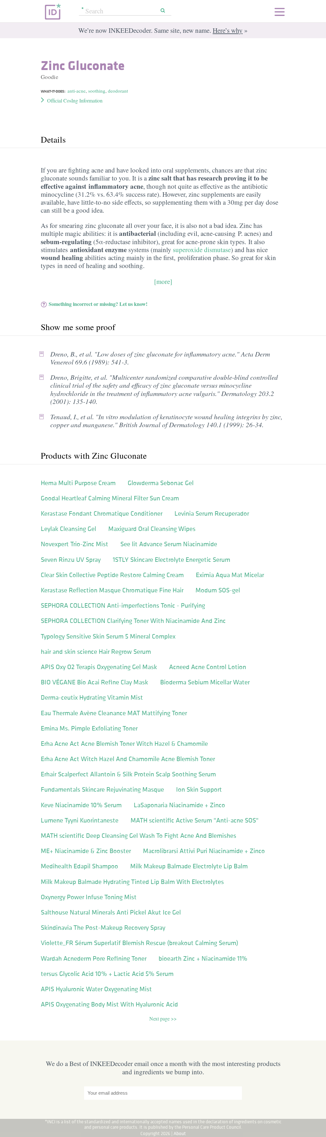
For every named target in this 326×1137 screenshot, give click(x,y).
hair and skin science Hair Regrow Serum (96, 651)
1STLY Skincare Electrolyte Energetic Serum (171, 559)
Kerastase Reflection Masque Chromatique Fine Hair (112, 590)
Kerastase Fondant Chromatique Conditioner (101, 513)
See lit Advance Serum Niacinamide (168, 544)
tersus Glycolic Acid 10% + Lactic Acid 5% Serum (107, 974)
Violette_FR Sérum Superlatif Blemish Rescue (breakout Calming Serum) (139, 943)
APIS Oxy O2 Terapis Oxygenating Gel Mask (99, 667)
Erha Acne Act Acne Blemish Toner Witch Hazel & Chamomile (124, 743)
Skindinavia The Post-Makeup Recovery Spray (103, 927)
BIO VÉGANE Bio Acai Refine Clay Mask (94, 682)
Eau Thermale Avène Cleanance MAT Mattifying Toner (114, 713)
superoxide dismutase (202, 249)
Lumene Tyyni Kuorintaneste (79, 820)
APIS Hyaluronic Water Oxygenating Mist (96, 989)
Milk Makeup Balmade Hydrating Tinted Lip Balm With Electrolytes (132, 882)
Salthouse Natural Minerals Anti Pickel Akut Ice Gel (111, 912)
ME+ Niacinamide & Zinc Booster (86, 851)
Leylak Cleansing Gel (68, 529)
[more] (163, 281)
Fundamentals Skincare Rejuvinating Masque (102, 789)
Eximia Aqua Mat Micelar (230, 575)
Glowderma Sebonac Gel (161, 483)
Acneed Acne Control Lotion (207, 667)
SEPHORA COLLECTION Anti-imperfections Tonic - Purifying (123, 605)
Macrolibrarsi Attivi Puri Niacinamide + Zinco (204, 851)
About (180, 1133)
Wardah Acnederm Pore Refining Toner (93, 958)
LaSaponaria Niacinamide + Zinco (179, 805)
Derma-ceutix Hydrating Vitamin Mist (92, 697)
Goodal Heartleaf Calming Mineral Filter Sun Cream (110, 498)
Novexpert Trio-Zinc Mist (74, 544)
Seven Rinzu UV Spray (71, 559)
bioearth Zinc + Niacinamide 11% (203, 958)
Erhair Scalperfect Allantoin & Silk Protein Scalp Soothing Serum (128, 774)
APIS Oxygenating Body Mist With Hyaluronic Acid (109, 1004)
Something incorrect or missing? (98, 303)
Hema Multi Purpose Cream (78, 483)
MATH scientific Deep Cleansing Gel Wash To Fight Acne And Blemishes (138, 835)
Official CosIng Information (75, 100)
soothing (96, 91)
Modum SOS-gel (217, 590)
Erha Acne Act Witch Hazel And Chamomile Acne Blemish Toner (128, 759)
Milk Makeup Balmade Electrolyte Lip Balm (189, 866)
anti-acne (76, 91)
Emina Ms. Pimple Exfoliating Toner (89, 728)
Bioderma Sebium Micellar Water (205, 682)
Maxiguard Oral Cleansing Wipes (151, 529)
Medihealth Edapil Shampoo (79, 866)
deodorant (118, 91)
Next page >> (163, 1018)
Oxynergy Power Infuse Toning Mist (89, 897)
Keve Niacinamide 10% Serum (81, 805)
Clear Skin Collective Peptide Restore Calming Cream (112, 575)
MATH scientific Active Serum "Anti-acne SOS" (195, 820)
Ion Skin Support (199, 789)
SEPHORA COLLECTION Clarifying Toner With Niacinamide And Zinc (133, 621)
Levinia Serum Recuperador (211, 513)
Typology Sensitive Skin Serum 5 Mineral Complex (108, 636)
